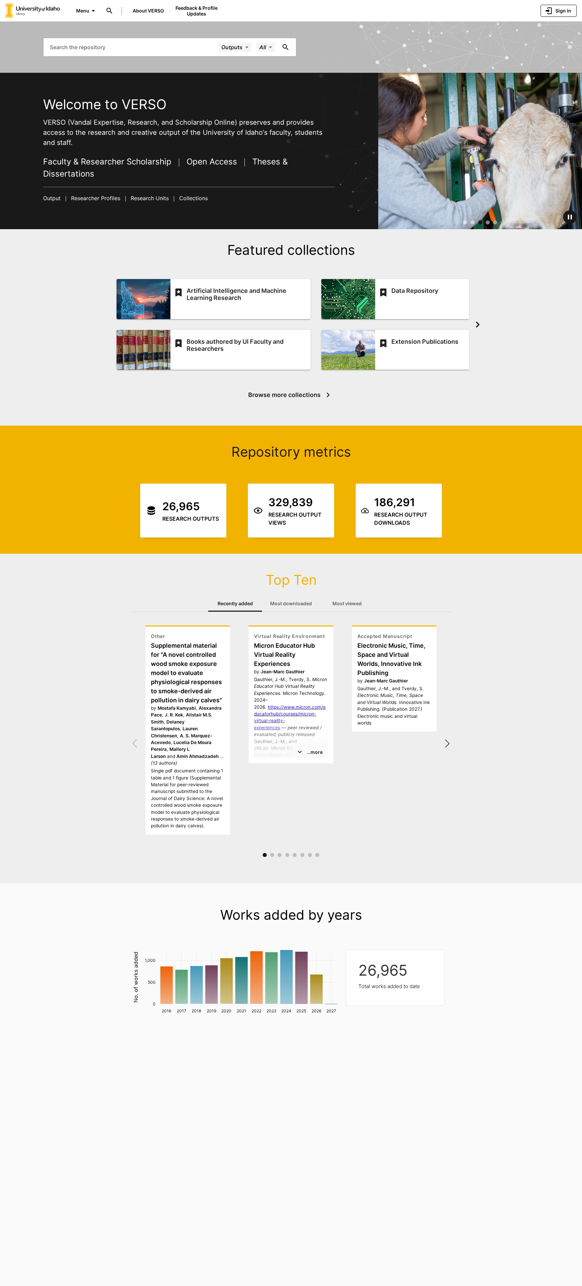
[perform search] (286, 47)
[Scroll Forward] (477, 324)
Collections (192, 198)
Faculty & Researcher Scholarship (108, 161)
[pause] (570, 217)
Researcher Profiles (95, 198)
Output (52, 198)
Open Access (211, 161)
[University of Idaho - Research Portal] (32, 10)
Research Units (149, 198)
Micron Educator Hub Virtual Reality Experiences (284, 654)
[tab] (235, 603)
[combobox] (133, 47)
